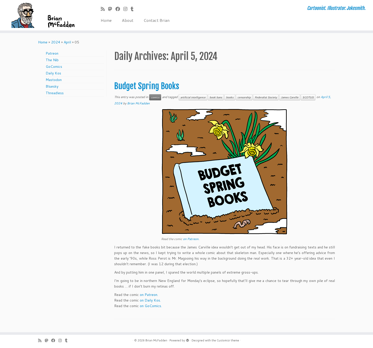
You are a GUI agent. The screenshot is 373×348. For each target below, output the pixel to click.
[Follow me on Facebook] (119, 9)
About (127, 20)
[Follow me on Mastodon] (111, 9)
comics (155, 97)
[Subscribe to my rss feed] (104, 9)
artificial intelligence (193, 97)
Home (106, 20)
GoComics (54, 66)
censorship (244, 97)
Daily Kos (53, 73)
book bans (216, 97)
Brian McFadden (138, 103)
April (67, 42)
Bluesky (52, 86)
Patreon (52, 53)
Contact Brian (156, 20)
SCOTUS (308, 97)
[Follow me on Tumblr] (134, 9)
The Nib (52, 59)
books (229, 97)
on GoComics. (151, 305)
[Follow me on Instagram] (127, 9)
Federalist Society (266, 97)
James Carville (289, 97)
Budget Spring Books (146, 86)
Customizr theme (228, 340)
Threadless (55, 93)
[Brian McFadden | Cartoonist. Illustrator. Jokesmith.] (43, 15)
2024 (55, 42)
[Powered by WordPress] (187, 339)
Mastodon (54, 79)
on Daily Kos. (150, 300)
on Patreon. (191, 239)
